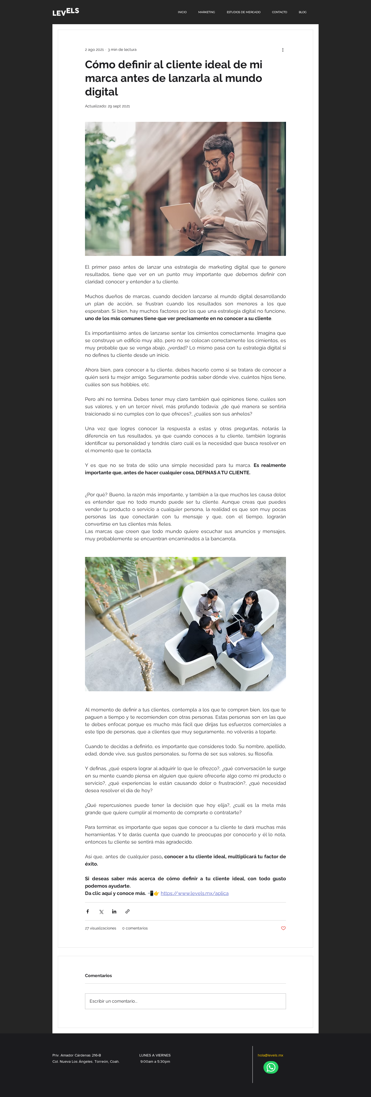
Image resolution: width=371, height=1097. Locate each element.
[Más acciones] (282, 49)
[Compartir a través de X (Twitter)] (100, 911)
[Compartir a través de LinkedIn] (114, 911)
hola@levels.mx (270, 1055)
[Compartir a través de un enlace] (127, 911)
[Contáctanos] (270, 1067)
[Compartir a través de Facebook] (87, 911)
